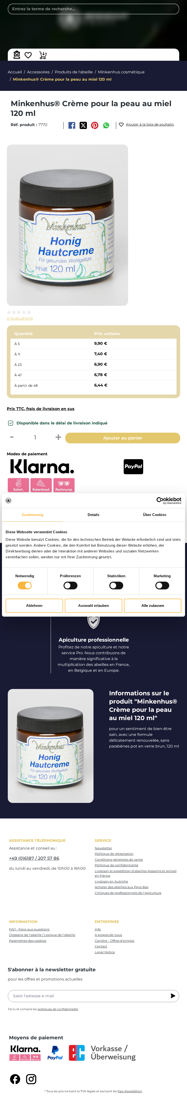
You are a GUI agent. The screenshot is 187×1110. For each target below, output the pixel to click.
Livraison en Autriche (111, 881)
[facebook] (15, 1079)
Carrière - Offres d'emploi (114, 941)
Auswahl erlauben (93, 605)
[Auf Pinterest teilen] (95, 125)
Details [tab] (94, 515)
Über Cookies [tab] (154, 515)
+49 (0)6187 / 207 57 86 (34, 858)
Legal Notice (105, 952)
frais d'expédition (130, 1091)
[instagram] (31, 1079)
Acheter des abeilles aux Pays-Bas (121, 887)
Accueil (15, 72)
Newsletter (103, 848)
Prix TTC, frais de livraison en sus (41, 408)
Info (98, 929)
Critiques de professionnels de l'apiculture (128, 893)
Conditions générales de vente (119, 859)
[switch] (70, 585)
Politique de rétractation (114, 854)
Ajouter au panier (122, 437)
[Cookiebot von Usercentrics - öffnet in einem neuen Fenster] (160, 500)
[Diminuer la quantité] (12, 437)
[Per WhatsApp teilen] (106, 125)
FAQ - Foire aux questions (29, 929)
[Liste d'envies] (28, 56)
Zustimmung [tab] (32, 515)
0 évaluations (20, 318)
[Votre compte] (16, 54)
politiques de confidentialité (57, 1009)
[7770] (67, 225)
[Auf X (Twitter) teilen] (83, 125)
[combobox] (93, 9)
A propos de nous (108, 935)
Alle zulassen (152, 605)
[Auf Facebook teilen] (71, 125)
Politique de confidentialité (116, 865)
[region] (93, 225)
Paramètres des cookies (27, 941)
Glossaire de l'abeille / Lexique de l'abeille (42, 935)
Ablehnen (34, 605)
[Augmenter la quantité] (58, 437)
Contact (101, 946)
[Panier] (43, 56)
